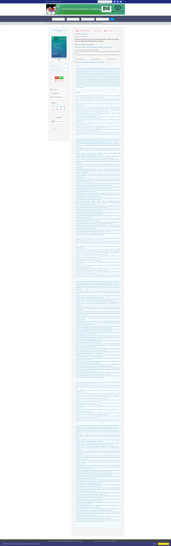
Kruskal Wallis (101, 62)
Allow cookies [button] (163, 543)
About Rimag (54, 1)
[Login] (117, 1)
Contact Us (80, 541)
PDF (57, 77)
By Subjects (98, 17)
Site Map (53, 541)
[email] (120, 1)
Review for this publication (57, 69)
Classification (94, 62)
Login (50, 1)
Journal (82, 17)
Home (47, 23)
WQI (90, 62)
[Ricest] (114, 1)
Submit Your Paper (56, 66)
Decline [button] (155, 543)
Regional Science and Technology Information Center (67, 541)
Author (68, 17)
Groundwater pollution (84, 62)
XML (62, 77)
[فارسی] (124, 1)
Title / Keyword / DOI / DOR (58, 17)
